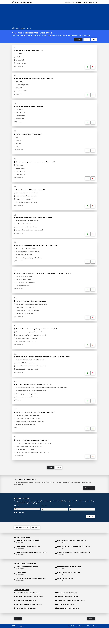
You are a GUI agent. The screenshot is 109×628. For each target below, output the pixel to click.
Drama (29, 28)
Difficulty (16, 506)
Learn (86, 39)
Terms (95, 626)
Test (94, 39)
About (70, 626)
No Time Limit (20, 512)
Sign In (50, 467)
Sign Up (58, 467)
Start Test (90, 516)
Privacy (89, 626)
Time (70, 506)
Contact (75, 626)
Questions (44, 506)
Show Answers (89, 488)
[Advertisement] (54, 16)
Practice (78, 39)
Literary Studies (20, 28)
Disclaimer (82, 626)
